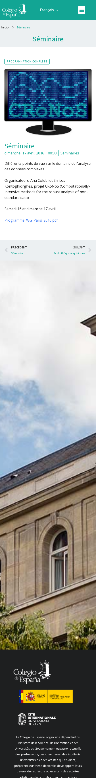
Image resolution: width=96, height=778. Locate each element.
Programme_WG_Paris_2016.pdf (31, 220)
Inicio (5, 27)
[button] (81, 10)
